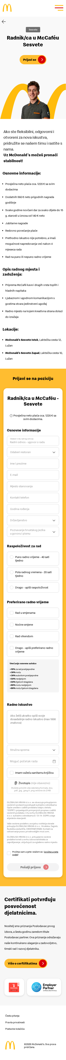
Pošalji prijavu (30, 867)
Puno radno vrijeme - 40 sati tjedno (32, 558)
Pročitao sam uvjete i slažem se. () (35, 853)
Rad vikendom (24, 636)
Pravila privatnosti (15, 1022)
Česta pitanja (12, 1015)
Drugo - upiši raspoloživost (31, 587)
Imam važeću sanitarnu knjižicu (34, 772)
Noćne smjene (24, 624)
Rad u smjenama (25, 613)
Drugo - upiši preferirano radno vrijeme (34, 649)
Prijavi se (29, 60)
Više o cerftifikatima (22, 963)
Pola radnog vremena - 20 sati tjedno (33, 573)
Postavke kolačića (15, 1028)
